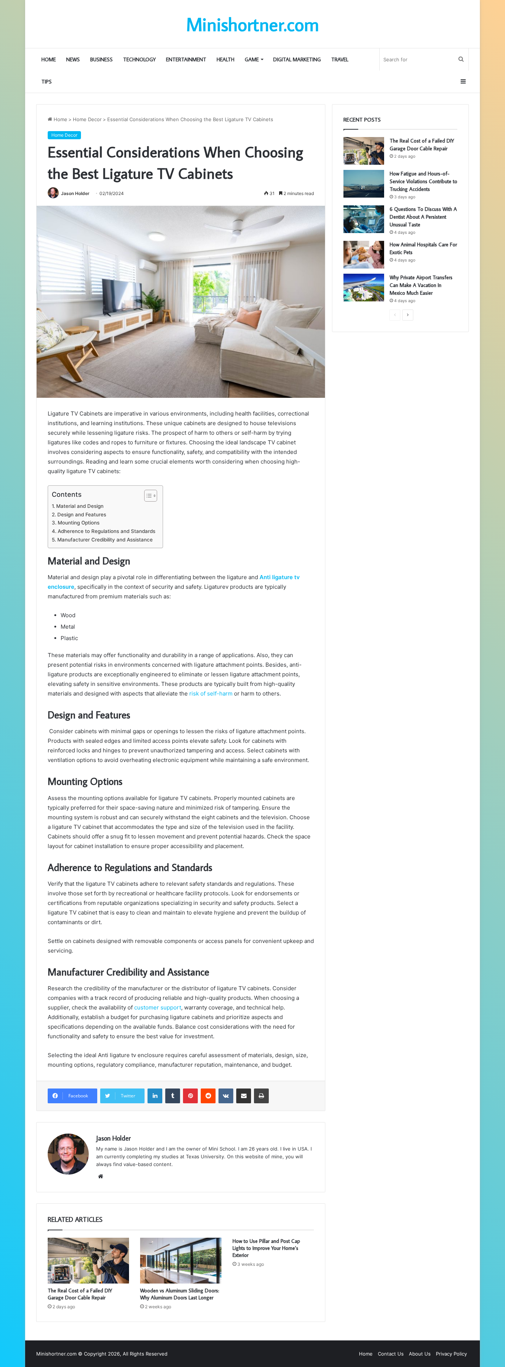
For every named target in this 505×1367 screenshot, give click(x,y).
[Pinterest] (190, 1096)
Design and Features (81, 514)
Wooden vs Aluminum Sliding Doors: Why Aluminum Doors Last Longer (179, 1294)
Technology (139, 59)
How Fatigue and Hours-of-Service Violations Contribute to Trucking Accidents (423, 181)
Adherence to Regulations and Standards (106, 531)
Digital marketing (297, 59)
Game (252, 59)
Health (225, 59)
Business (101, 59)
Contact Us (391, 1354)
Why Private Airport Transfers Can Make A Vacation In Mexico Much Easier (421, 285)
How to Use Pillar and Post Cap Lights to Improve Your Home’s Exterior (266, 1248)
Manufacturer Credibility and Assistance (105, 540)
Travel (339, 59)
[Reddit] (208, 1096)
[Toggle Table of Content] (147, 495)
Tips (46, 81)
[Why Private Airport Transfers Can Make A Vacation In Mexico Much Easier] (363, 287)
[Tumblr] (172, 1096)
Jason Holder (75, 193)
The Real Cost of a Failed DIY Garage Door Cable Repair (80, 1294)
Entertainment (186, 59)
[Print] (261, 1096)
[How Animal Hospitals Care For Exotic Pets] (363, 255)
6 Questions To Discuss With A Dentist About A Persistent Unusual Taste (423, 217)
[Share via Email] (243, 1096)
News (73, 59)
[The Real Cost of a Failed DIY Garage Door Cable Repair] (88, 1261)
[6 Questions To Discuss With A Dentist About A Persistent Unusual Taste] (363, 219)
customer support (157, 1007)
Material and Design (80, 506)
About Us (420, 1354)
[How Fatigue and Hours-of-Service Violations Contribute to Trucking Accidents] (363, 184)
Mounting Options (78, 523)
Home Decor (87, 119)
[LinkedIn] (155, 1096)
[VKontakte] (225, 1096)
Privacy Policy (451, 1354)
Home (48, 59)
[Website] (100, 1176)
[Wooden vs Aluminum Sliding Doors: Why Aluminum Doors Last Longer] (180, 1261)
